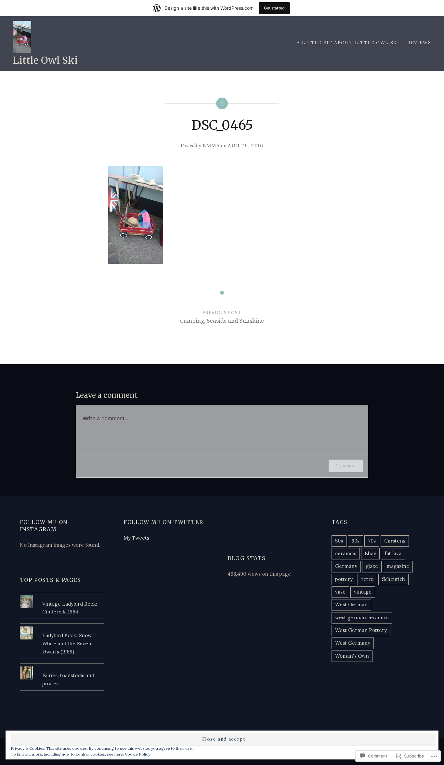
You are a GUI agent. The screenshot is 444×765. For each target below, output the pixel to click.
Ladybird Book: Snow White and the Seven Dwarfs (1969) (67, 643)
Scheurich (393, 579)
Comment (345, 465)
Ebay (370, 553)
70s (372, 541)
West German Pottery (361, 630)
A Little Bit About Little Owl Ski (348, 43)
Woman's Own (352, 656)
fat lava (393, 553)
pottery (344, 579)
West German (351, 604)
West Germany (352, 643)
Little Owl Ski (45, 60)
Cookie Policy (137, 754)
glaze (372, 566)
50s (339, 541)
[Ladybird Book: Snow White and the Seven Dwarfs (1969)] (62, 626)
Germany (346, 566)
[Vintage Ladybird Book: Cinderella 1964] (62, 594)
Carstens (394, 541)
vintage (363, 592)
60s (355, 541)
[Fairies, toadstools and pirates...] (62, 666)
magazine (397, 566)
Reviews (419, 43)
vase (340, 592)
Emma (211, 145)
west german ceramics (361, 617)
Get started (274, 8)
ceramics (345, 553)
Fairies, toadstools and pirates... (68, 679)
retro (367, 579)
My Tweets (136, 538)
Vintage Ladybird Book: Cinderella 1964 (69, 608)
